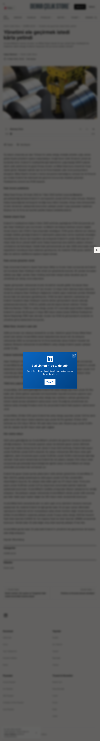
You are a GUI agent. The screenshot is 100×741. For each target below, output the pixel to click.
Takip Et (50, 382)
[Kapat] (74, 356)
